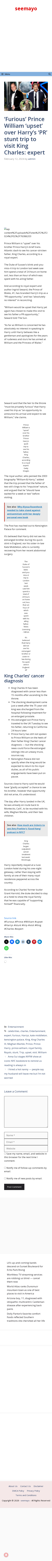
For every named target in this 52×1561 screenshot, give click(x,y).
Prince (29, 1043)
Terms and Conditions (26, 1495)
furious (16, 1035)
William (42, 1052)
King (27, 1039)
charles (24, 1031)
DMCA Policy (18, 1490)
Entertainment (16, 1026)
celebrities (13, 1031)
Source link (10, 918)
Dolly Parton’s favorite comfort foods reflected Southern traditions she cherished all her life (26, 1317)
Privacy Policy (33, 1490)
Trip (21, 1052)
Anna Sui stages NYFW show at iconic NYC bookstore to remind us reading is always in (23, 1061)
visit (34, 1052)
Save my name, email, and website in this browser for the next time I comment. (25, 1157)
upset (28, 1052)
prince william (19, 1048)
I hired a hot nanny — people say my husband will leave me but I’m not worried (24, 1073)
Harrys (25, 1035)
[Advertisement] (26, 44)
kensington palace (14, 1039)
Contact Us (25, 1486)
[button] (49, 74)
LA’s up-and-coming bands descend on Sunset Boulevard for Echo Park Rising (25, 1266)
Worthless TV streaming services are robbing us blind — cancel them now (24, 1278)
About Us (13, 1486)
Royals (7, 1052)
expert (7, 1035)
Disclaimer (38, 1486)
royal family (35, 1048)
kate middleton (38, 1035)
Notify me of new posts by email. (24, 1178)
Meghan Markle (16, 1043)
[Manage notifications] (6, 1555)
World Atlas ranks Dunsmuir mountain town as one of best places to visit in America (23, 1290)
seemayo (26, 8)
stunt (15, 1052)
